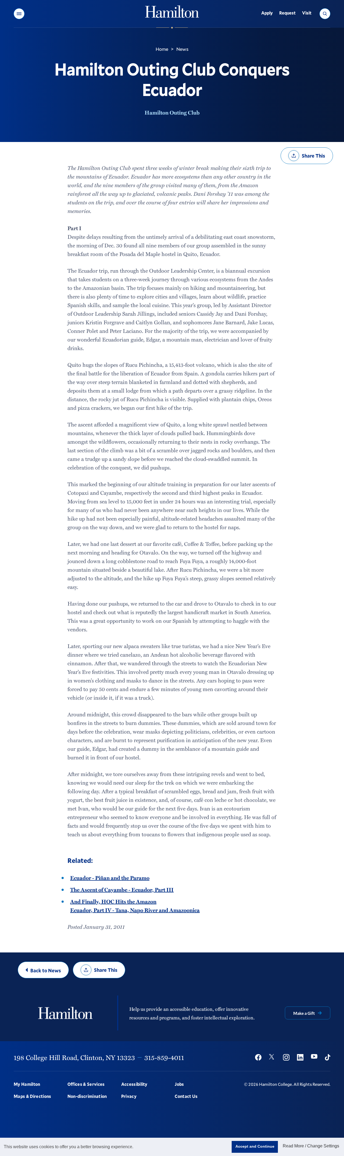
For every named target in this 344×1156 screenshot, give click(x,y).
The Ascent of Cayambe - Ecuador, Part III (122, 889)
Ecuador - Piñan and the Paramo (109, 878)
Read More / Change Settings (311, 1146)
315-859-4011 (164, 1057)
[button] (19, 13)
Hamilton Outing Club (172, 112)
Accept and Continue (254, 1146)
